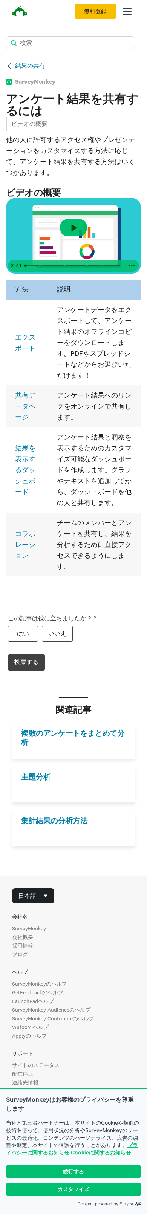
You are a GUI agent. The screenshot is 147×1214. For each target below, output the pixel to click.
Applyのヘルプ (29, 1035)
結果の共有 (30, 66)
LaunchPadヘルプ (33, 1001)
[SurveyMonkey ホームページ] (19, 12)
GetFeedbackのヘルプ (37, 992)
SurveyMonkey (29, 928)
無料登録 (95, 11)
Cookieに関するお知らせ (101, 1152)
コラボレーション (25, 544)
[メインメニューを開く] (127, 11)
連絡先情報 (25, 1082)
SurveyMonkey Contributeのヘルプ (53, 1018)
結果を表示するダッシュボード (25, 470)
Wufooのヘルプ (30, 1027)
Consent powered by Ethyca (105, 1203)
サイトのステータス (36, 1065)
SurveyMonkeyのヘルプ (39, 983)
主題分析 (36, 777)
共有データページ (25, 406)
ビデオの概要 (29, 124)
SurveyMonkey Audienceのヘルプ (51, 1009)
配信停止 (22, 1073)
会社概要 (22, 937)
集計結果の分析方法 (54, 820)
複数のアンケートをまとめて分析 (72, 737)
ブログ (20, 954)
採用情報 (22, 945)
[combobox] (33, 895)
